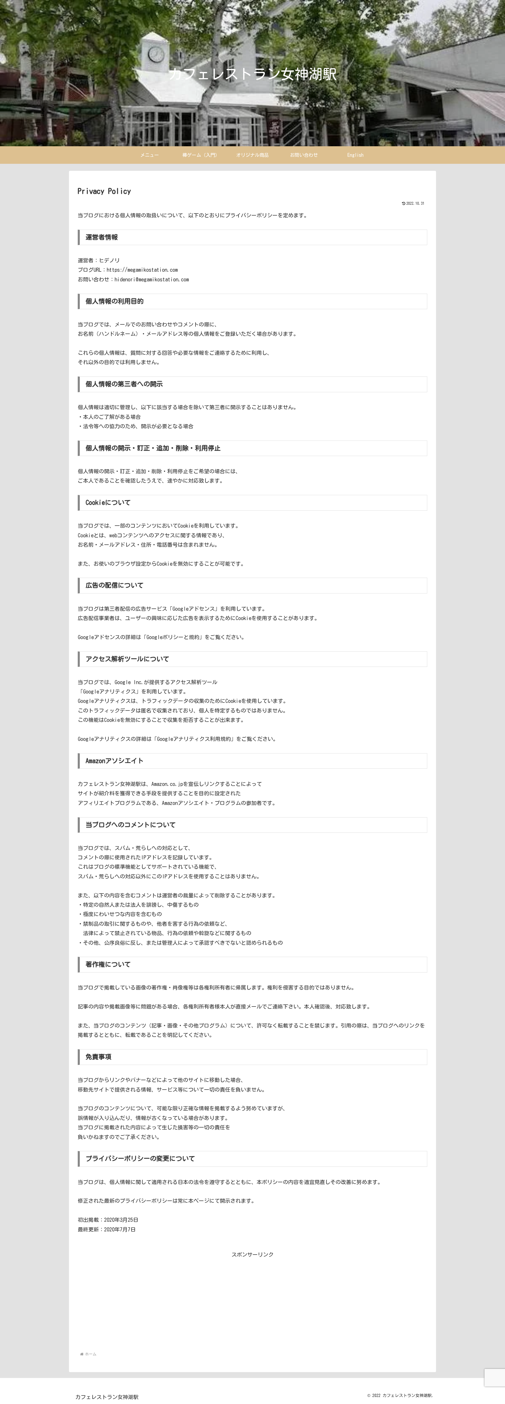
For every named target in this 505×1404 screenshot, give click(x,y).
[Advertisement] (252, 1300)
